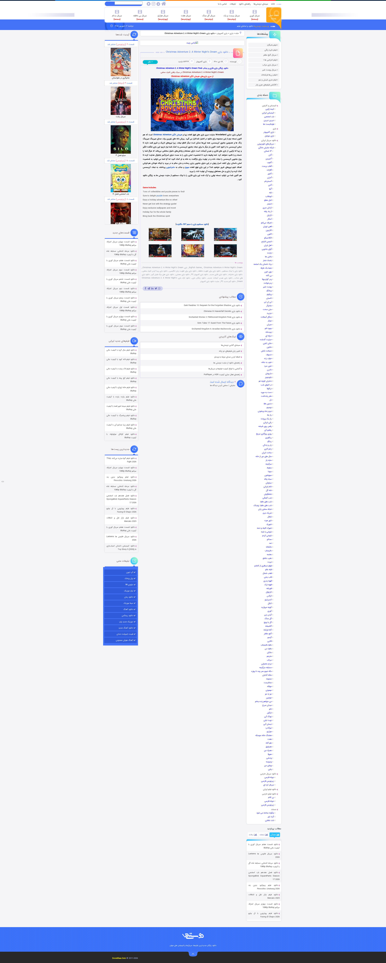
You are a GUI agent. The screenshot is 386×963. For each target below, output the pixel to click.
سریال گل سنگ (208, 17)
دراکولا (269, 388)
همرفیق (269, 746)
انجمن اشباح (266, 241)
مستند (273, 809)
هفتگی (273, 834)
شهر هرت (268, 520)
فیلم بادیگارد (272, 45)
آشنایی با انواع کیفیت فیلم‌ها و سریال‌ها (224, 368)
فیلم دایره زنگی (270, 50)
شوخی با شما (266, 531)
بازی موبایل (269, 136)
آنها (270, 188)
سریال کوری (255, 17)
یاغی (270, 769)
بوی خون (268, 271)
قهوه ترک (268, 584)
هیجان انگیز (177, 134)
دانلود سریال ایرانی (268, 140)
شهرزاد (269, 524)
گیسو (269, 637)
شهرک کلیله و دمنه (264, 528)
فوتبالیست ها (268, 124)
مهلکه (269, 686)
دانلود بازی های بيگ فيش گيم (162, 274)
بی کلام (271, 797)
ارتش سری (267, 207)
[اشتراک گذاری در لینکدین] (152, 288)
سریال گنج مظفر (270, 55)
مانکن (269, 652)
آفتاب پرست (267, 166)
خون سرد (268, 366)
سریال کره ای (268, 784)
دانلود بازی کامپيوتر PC (199, 274)
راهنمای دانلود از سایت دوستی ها (226, 362)
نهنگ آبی (268, 716)
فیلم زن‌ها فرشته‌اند (269, 74)
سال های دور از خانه (264, 456)
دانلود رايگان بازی (199, 278)
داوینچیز (268, 377)
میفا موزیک (128, 603)
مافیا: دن (268, 648)
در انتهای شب (266, 384)
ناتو (270, 709)
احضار (269, 204)
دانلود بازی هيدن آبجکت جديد (220, 278)
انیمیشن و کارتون (269, 105)
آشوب (269, 162)
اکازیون (269, 230)
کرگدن (269, 596)
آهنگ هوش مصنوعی (124, 640)
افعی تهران (267, 226)
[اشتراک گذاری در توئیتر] (156, 288)
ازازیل (269, 215)
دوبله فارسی (269, 777)
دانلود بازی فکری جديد (218, 274)
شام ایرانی (268, 486)
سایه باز (269, 460)
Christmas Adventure (162, 134)
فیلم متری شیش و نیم (268, 79)
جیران (269, 324)
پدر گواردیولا (267, 279)
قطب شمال (267, 573)
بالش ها (268, 256)
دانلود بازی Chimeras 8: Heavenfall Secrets (222, 311)
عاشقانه (269, 547)
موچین (269, 697)
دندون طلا (268, 403)
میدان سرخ (267, 705)
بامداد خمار (267, 260)
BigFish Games (195, 267)
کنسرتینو (268, 599)
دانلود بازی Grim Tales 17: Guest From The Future (218, 323)
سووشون (268, 475)
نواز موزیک (128, 590)
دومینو (269, 407)
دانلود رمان (128, 597)
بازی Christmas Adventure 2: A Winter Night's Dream (164, 267)
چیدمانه (269, 332)
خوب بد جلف (266, 362)
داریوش (268, 373)
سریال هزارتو (163, 17)
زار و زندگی (267, 445)
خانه (273, 4)
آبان (270, 155)
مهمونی (269, 690)
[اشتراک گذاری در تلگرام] (149, 288)
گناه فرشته (268, 629)
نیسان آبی (267, 724)
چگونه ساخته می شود (265, 812)
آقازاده (269, 170)
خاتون (269, 347)
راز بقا (269, 415)
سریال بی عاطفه (140, 17)
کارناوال (269, 592)
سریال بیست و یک (232, 17)
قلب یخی (268, 577)
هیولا (270, 754)
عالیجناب (268, 550)
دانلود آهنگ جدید (126, 627)
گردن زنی (268, 614)
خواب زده (268, 358)
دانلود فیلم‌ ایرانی (269, 789)
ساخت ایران (267, 452)
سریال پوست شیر (269, 69)
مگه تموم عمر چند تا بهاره (261, 671)
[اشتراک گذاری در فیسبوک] (145, 288)
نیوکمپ (269, 727)
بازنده (269, 253)
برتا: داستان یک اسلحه (263, 264)
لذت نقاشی (269, 820)
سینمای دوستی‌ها (261, 4)
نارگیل (269, 712)
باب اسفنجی (269, 116)
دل (270, 400)
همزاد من (268, 750)
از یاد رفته (268, 211)
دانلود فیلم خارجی (269, 793)
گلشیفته (268, 626)
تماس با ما (222, 4)
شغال (269, 516)
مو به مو (268, 694)
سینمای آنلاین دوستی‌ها (230, 345)
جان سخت (267, 309)
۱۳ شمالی (268, 151)
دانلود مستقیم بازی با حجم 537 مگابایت (192, 224)
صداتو (269, 539)
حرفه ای (268, 335)
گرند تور (271, 816)
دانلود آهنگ (128, 609)
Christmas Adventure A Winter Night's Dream (223, 267)
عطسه (269, 554)
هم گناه (269, 743)
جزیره (269, 313)
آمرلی (269, 177)
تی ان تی (268, 302)
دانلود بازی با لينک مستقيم (232, 271)
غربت (269, 562)
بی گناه (269, 275)
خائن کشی (267, 343)
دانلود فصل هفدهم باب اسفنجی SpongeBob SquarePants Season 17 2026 (264, 876)
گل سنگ (268, 618)
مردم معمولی (266, 663)
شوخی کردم (267, 535)
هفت (269, 739)
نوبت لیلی (268, 720)
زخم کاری (268, 449)
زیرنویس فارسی (267, 781)
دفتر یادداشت (266, 396)
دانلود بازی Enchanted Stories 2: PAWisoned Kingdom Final (214, 317)
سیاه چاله (268, 479)
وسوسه (269, 761)
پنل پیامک (129, 578)
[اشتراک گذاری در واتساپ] (159, 288)
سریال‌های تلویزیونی (265, 143)
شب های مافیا (266, 501)
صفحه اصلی (274, 17)
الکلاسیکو (268, 237)
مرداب (269, 660)
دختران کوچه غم (265, 381)
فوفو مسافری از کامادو (263, 565)
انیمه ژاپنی (270, 109)
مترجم (269, 656)
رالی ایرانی (267, 422)
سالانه (251, 834)
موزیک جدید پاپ (126, 621)
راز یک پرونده (266, 418)
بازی (274, 128)
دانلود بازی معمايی (183, 274)
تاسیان (269, 298)
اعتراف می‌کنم (266, 222)
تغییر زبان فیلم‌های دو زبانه (229, 351)
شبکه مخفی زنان (265, 509)
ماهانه (262, 834)
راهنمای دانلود (245, 4)
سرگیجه (269, 464)
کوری (269, 611)
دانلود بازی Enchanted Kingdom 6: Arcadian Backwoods (216, 328)
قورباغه (269, 588)
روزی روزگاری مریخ (264, 433)
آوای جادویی (267, 249)
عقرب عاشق (267, 558)
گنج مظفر (268, 633)
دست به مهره (266, 392)
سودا (270, 471)
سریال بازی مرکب (269, 64)
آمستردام (268, 181)
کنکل (270, 603)
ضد (270, 543)
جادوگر (269, 305)
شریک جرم (267, 513)
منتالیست (268, 682)
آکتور (270, 173)
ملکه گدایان (267, 675)
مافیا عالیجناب (266, 645)
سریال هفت (186, 17)
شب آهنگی (267, 498)
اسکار (269, 219)
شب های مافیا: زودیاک (263, 505)
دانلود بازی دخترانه (235, 274)
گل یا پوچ (268, 622)
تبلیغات (233, 4)
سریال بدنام (117, 17)
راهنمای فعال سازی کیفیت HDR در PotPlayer (222, 374)
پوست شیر (267, 286)
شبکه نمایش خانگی (266, 147)
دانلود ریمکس (127, 615)
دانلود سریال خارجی (268, 773)
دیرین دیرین (269, 120)
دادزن (269, 369)
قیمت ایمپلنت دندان (125, 634)
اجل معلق (268, 200)
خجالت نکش (266, 351)
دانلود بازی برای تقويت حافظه (209, 271)
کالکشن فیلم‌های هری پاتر (266, 84)
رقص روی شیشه (265, 426)
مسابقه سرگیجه (265, 667)
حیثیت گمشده (266, 339)
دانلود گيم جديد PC (228, 281)
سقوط (269, 467)
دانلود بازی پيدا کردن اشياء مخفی (155, 271)
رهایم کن (268, 430)
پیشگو (269, 290)
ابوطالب (268, 196)
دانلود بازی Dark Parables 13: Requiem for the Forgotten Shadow (212, 305)
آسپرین (269, 158)
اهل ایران (268, 245)
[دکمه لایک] (3, 481)
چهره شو (268, 328)
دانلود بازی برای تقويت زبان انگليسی (183, 271)
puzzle (159, 195)
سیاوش (269, 482)
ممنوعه (269, 678)
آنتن (270, 185)
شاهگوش (268, 494)
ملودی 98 (129, 584)
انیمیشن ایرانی (268, 112)
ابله (270, 192)
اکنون (269, 234)
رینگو (269, 441)
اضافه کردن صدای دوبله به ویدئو (227, 357)
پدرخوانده (268, 283)
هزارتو (269, 731)
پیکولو (269, 294)
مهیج (187, 167)
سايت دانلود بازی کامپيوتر (209, 281)
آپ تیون (129, 572)
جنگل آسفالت (266, 317)
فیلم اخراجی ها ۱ (270, 60)
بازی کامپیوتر (269, 132)
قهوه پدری (267, 580)
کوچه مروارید (266, 607)
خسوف (269, 354)
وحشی (269, 758)
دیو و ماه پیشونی (265, 411)
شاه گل (269, 490)
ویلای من (268, 765)
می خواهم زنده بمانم (263, 701)
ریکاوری (268, 437)
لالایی (269, 641)
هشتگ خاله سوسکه (263, 735)
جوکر (270, 320)
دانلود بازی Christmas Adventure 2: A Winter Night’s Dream (197, 52)
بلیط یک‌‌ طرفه (266, 268)
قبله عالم (268, 569)
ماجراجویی (170, 167)
